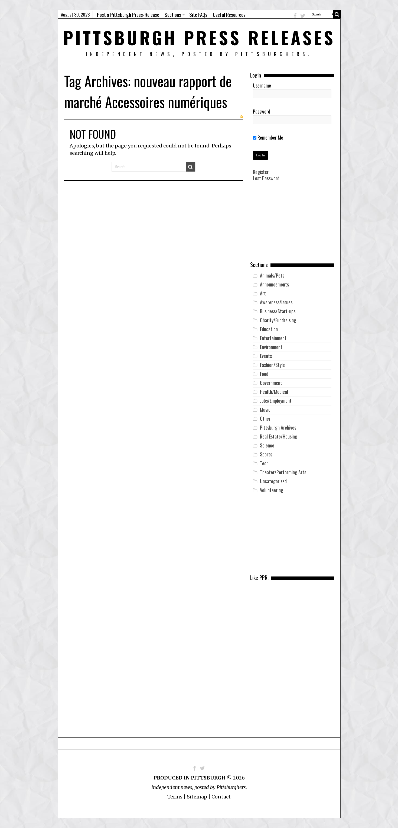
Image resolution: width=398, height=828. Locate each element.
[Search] (337, 14)
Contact (221, 797)
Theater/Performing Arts (283, 472)
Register (261, 171)
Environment (271, 346)
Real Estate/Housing (278, 436)
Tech (264, 463)
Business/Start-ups (277, 311)
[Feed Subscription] (241, 116)
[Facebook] (295, 15)
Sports (266, 454)
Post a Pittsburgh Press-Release (128, 14)
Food (264, 373)
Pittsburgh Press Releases (199, 37)
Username (262, 85)
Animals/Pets (272, 275)
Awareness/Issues (276, 302)
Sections (173, 14)
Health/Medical (274, 391)
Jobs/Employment (276, 400)
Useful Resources (229, 14)
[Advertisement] (292, 225)
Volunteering (271, 490)
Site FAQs (198, 14)
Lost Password (266, 178)
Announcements (274, 284)
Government (271, 382)
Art (263, 293)
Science (267, 445)
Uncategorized (273, 481)
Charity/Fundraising (278, 320)
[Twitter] (303, 15)
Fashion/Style (272, 364)
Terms (174, 797)
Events (266, 355)
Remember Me (269, 137)
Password (261, 111)
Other (265, 418)
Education (269, 329)
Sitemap (197, 797)
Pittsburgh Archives (278, 427)
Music (265, 409)
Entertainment (273, 337)
